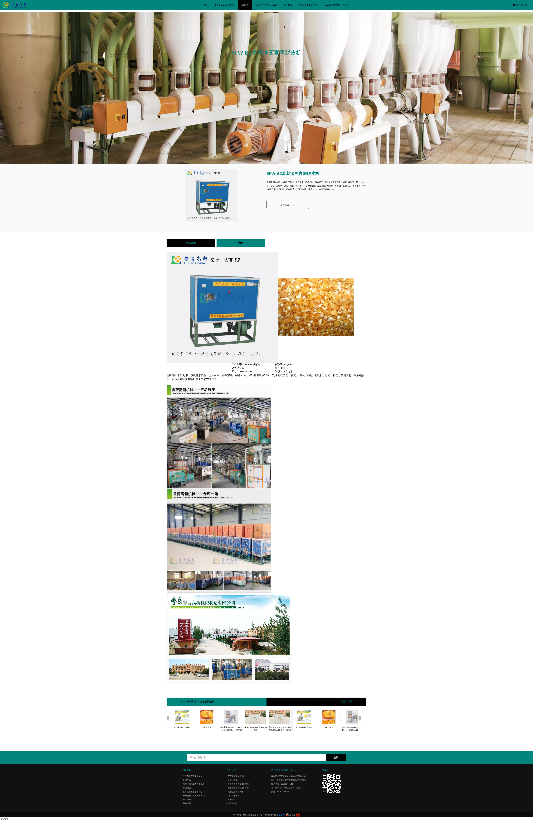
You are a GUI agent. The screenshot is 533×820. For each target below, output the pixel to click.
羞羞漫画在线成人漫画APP (336, 5)
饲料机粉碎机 (233, 795)
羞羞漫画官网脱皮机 (275, 62)
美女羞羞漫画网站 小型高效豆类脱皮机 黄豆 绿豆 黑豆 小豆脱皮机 (279, 730)
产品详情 (191, 242)
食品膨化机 (346, 701)
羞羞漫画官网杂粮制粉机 (238, 788)
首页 (206, 5)
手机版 (293, 815)
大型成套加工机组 (235, 792)
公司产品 (245, 5)
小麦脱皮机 (206, 727)
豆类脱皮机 (232, 780)
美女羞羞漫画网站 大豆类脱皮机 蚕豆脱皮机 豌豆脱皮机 (231, 730)
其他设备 (232, 799)
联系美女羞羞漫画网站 (308, 5)
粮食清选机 (232, 803)
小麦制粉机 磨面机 (182, 727)
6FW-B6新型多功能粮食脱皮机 (197, 701)
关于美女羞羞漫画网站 (224, 5)
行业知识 (288, 5)
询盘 (240, 242)
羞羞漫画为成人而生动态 (266, 5)
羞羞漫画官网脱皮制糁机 (238, 784)
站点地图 (187, 799)
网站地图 (187, 803)
